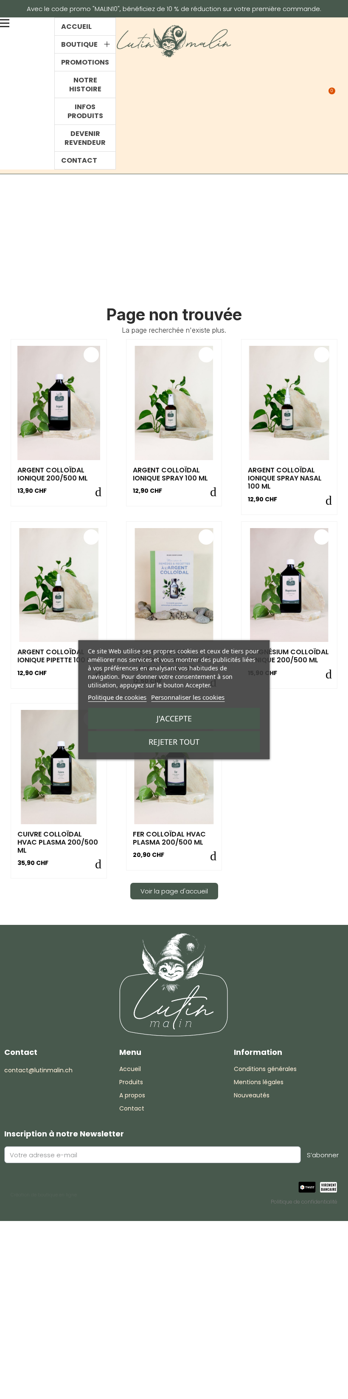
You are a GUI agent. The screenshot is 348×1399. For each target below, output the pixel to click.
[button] (295, 93)
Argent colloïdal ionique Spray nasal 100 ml (285, 478)
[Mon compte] (312, 93)
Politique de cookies (117, 697)
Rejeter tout (174, 742)
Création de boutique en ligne (44, 1194)
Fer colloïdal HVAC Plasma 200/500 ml (169, 838)
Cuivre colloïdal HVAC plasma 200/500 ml (57, 842)
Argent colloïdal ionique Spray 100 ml (170, 474)
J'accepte (174, 718)
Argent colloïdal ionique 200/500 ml (52, 474)
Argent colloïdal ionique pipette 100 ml (56, 656)
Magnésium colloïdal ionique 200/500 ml (288, 656)
